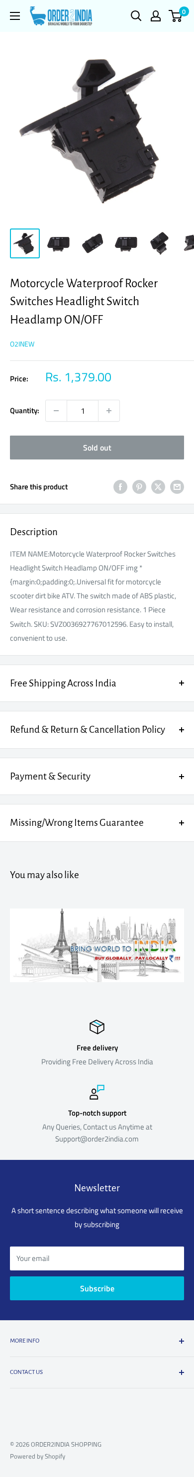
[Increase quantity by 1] (108, 410)
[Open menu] (15, 16)
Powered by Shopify (37, 1456)
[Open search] (136, 15)
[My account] (156, 15)
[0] (176, 16)
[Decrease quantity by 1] (56, 410)
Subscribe (97, 1288)
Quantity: (24, 410)
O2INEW (22, 344)
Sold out (97, 448)
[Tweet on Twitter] (158, 486)
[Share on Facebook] (120, 486)
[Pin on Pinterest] (139, 486)
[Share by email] (177, 486)
